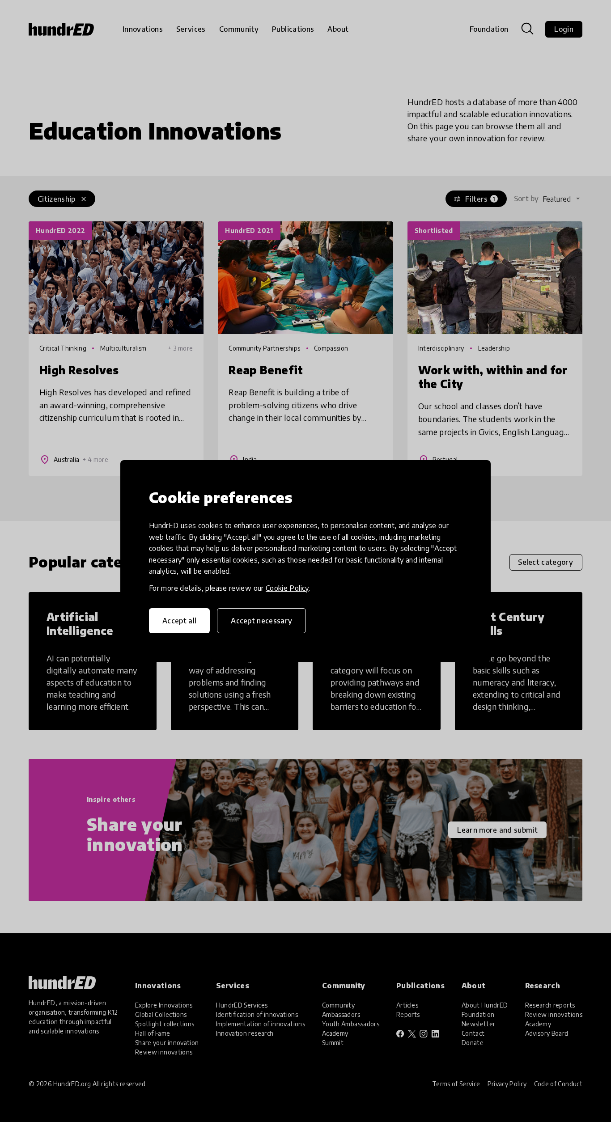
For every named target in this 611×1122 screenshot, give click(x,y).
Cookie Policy (287, 588)
